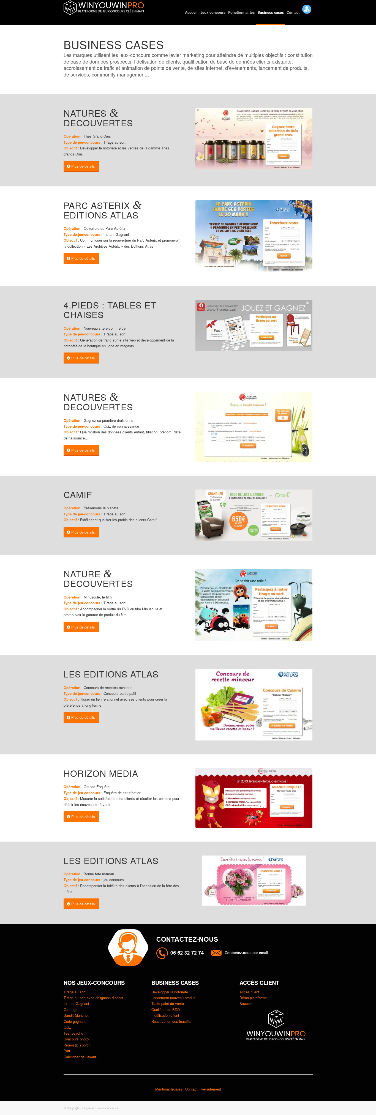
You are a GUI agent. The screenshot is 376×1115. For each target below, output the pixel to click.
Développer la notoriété (169, 991)
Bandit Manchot (76, 1015)
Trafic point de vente (167, 1003)
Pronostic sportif (77, 1045)
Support (245, 1003)
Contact (192, 1089)
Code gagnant (75, 1021)
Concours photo (76, 1039)
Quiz (67, 1027)
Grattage (70, 1009)
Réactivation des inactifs (171, 1021)
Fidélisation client (165, 1015)
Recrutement (211, 1089)
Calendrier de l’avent (80, 1056)
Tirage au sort (75, 991)
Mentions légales (168, 1089)
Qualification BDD (165, 1009)
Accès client (249, 991)
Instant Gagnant (76, 1003)
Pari (67, 1050)
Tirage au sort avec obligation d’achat (93, 997)
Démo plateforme (253, 997)
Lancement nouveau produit (173, 997)
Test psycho (73, 1033)
